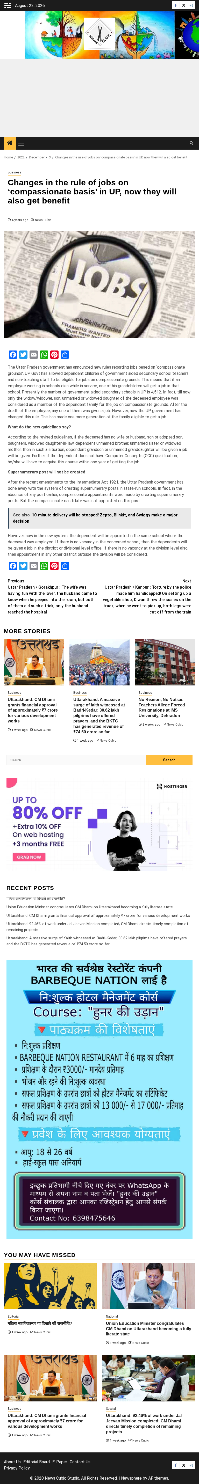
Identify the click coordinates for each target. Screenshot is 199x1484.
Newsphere (131, 1478)
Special (111, 1408)
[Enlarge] (185, 966)
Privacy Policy (17, 1468)
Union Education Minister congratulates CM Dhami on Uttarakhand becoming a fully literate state (89, 907)
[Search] (191, 143)
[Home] (10, 143)
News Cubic (43, 220)
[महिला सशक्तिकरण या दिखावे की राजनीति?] (50, 1286)
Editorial (13, 1316)
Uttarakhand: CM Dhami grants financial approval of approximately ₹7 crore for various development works (33, 710)
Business (14, 172)
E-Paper (59, 1461)
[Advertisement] (99, 98)
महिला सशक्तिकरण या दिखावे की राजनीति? (35, 898)
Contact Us (80, 1461)
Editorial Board (36, 1461)
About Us (12, 1461)
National (112, 1316)
